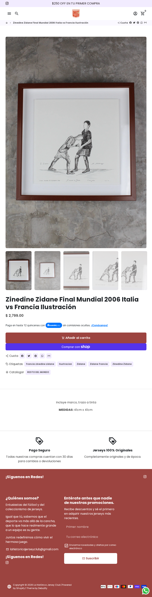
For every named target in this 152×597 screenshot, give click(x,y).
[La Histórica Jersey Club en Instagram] (7, 3)
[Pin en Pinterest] (138, 22)
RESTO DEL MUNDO (38, 372)
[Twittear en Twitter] (134, 22)
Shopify (20, 588)
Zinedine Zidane (122, 364)
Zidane (81, 364)
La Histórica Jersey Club (47, 584)
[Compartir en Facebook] (130, 22)
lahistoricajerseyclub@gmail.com (32, 549)
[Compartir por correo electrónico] (145, 22)
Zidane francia (99, 364)
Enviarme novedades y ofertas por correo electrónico (92, 546)
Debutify (42, 588)
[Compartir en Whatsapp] (142, 22)
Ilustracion (65, 364)
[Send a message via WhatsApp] (145, 590)
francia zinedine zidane (40, 364)
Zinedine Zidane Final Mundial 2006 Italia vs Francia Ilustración (50, 22)
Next (141, 142)
